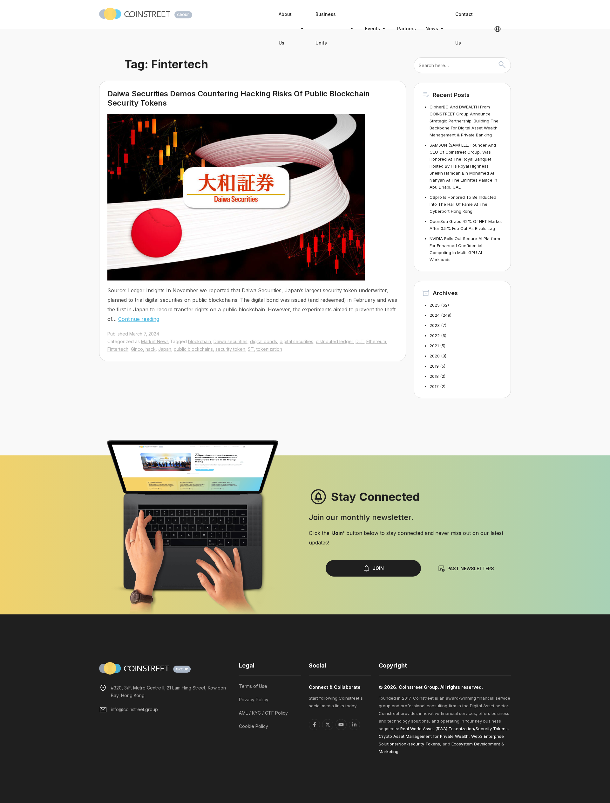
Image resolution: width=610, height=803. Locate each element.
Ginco (137, 349)
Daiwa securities (230, 341)
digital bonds (263, 341)
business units (325, 28)
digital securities (296, 341)
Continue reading (138, 319)
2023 (435, 325)
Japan (164, 349)
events (372, 28)
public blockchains (193, 349)
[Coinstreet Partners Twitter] (327, 724)
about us (285, 28)
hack (151, 349)
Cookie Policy (253, 726)
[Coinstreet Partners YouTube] (341, 724)
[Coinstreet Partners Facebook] (314, 724)
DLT (360, 341)
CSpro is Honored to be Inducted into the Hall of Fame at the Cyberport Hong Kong (463, 204)
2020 (435, 355)
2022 (435, 335)
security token (230, 349)
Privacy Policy (253, 699)
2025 (435, 305)
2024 (435, 315)
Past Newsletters (470, 568)
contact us (464, 28)
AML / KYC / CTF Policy (263, 713)
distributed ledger (334, 341)
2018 (434, 376)
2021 (434, 345)
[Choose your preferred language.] (497, 28)
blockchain (199, 341)
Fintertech (117, 349)
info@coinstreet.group (134, 709)
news (431, 28)
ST (251, 349)
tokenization (269, 349)
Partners (406, 28)
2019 (434, 366)
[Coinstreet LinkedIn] (354, 724)
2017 (434, 386)
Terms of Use (253, 686)
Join (378, 568)
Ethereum (376, 341)
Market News (155, 341)
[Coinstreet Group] (145, 13)
